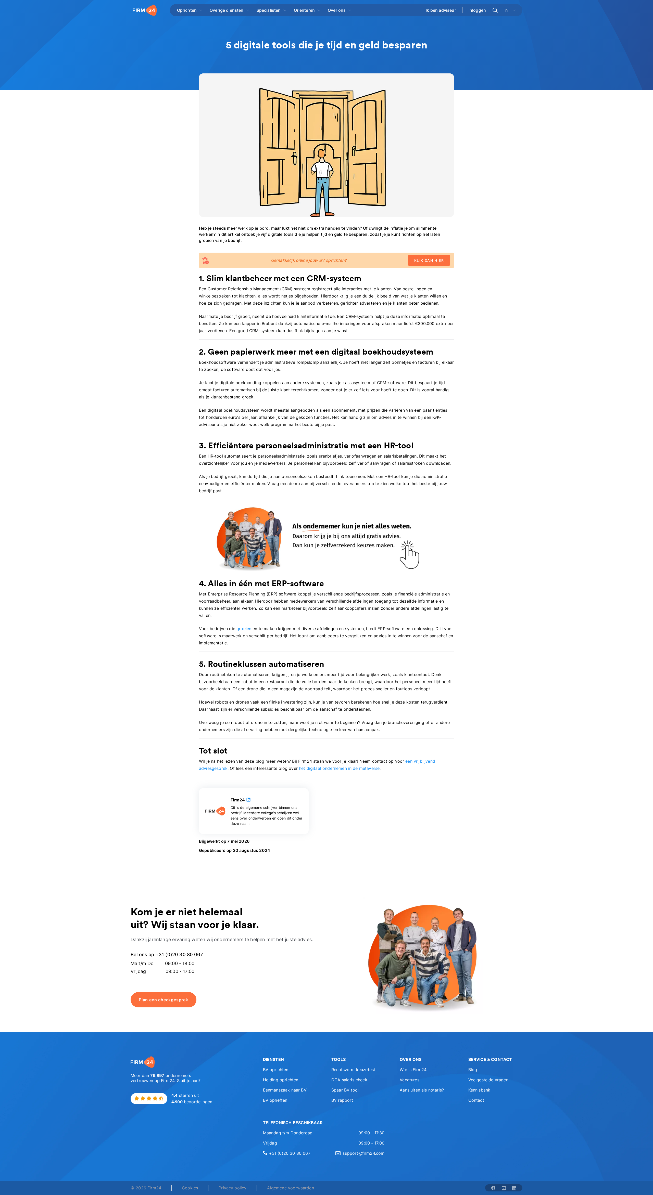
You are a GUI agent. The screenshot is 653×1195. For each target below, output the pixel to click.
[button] (290, 1059)
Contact (476, 1100)
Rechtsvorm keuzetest (353, 1069)
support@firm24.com (363, 1153)
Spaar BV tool (345, 1090)
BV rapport (342, 1100)
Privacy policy (232, 1187)
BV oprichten (275, 1069)
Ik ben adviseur (441, 10)
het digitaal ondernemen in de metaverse (339, 768)
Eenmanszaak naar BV (285, 1090)
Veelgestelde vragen (488, 1079)
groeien (243, 628)
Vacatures (409, 1079)
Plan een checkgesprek (163, 999)
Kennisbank (479, 1090)
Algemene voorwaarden (290, 1187)
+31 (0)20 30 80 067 (289, 1153)
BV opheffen (275, 1100)
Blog (472, 1069)
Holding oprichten (280, 1079)
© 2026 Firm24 (146, 1187)
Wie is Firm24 (413, 1069)
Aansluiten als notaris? (422, 1090)
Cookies (190, 1187)
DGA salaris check (349, 1079)
